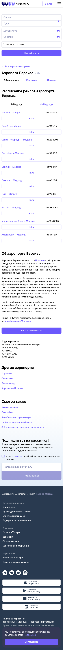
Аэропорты (20, 494)
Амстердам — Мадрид (14, 234)
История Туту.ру (11, 532)
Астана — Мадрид (11, 207)
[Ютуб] (18, 571)
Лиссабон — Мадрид (13, 153)
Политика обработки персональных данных (14, 620)
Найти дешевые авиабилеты (17, 422)
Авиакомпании (10, 407)
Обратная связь (10, 541)
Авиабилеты (8, 494)
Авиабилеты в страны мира (16, 417)
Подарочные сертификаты (16, 520)
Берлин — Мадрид (11, 166)
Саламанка (7, 378)
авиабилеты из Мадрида (18, 321)
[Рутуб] (25, 571)
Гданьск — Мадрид (12, 180)
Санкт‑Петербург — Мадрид (17, 139)
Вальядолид (8, 383)
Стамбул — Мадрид (12, 126)
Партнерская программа (15, 562)
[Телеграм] (4, 571)
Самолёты (7, 412)
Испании (40, 260)
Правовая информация (41, 621)
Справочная (8, 507)
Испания (31, 494)
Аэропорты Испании (13, 388)
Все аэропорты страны (17, 66)
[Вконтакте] (11, 571)
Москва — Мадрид (11, 112)
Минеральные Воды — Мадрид (18, 221)
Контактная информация (16, 545)
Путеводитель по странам (16, 511)
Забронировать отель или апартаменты (23, 427)
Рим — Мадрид (9, 193)
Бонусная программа (13, 515)
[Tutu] (8, 3)
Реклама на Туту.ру (12, 557)
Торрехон (7, 373)
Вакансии (7, 536)
